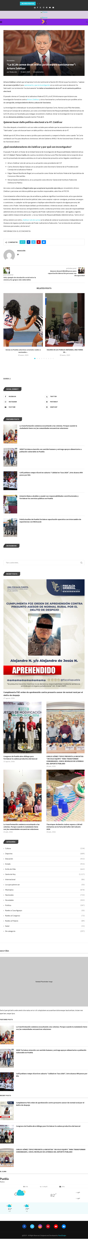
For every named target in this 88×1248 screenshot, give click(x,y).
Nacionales (45, 895)
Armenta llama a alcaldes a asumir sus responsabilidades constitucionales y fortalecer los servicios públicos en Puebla (48, 497)
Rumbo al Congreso (45, 916)
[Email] (53, 7)
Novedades (45, 900)
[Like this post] (23, 242)
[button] (37, 3)
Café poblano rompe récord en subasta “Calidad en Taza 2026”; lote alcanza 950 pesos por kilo (51, 473)
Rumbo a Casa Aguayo (45, 910)
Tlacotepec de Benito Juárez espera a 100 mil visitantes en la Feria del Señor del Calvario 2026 (64, 826)
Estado (45, 864)
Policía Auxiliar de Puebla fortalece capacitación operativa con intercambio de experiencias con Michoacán (50, 520)
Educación (45, 859)
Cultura (45, 848)
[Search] (87, 22)
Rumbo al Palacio (45, 921)
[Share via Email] (44, 242)
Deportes (45, 853)
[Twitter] (40, 7)
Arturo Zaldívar (33, 99)
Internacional (45, 879)
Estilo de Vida (45, 869)
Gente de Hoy (45, 874)
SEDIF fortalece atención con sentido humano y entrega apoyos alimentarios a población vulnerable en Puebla (50, 450)
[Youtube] (50, 7)
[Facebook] (37, 7)
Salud (45, 926)
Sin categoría (45, 931)
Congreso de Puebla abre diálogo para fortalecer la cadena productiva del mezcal (20, 757)
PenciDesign (62, 1235)
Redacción (13, 72)
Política (45, 905)
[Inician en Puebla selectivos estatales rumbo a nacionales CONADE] (23, 320)
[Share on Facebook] (28, 242)
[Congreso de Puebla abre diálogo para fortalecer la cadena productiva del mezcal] (22, 727)
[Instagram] (43, 7)
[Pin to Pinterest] (39, 242)
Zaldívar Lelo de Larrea (31, 220)
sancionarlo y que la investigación (37, 85)
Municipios (45, 890)
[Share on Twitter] (33, 242)
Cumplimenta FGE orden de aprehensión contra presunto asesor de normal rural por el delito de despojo (43, 693)
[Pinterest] (46, 7)
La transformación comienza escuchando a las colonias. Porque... (43, 3)
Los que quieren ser (45, 885)
